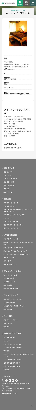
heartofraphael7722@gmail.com (17, 94)
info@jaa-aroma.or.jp (10, 393)
